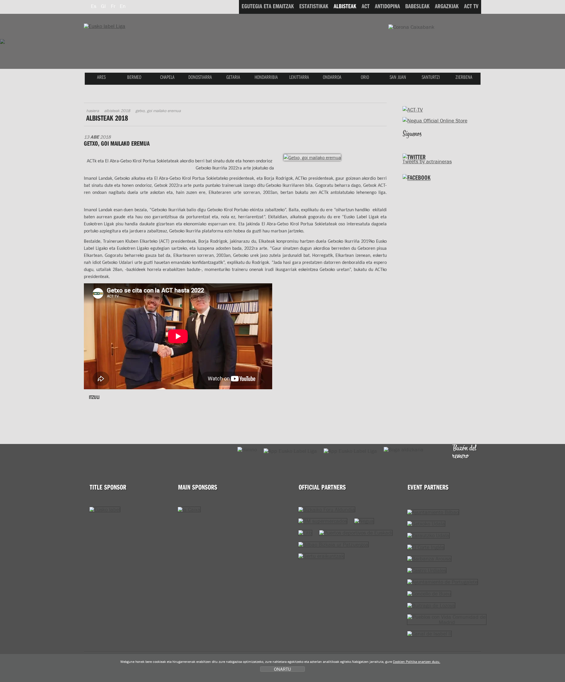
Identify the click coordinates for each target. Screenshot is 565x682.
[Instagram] (445, 141)
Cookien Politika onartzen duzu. (416, 661)
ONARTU (282, 669)
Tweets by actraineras (427, 161)
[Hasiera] (104, 26)
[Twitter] (408, 141)
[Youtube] (432, 141)
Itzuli (94, 397)
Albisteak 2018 (117, 110)
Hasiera (92, 110)
